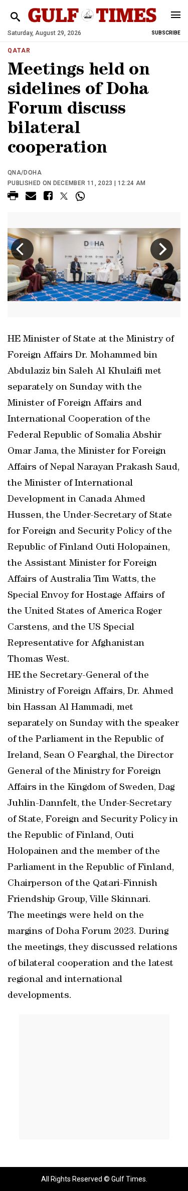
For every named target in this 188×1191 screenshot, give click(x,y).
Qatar (19, 50)
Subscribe (165, 33)
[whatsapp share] (81, 196)
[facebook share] (48, 197)
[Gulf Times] (92, 25)
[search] (15, 17)
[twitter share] (64, 196)
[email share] (31, 197)
